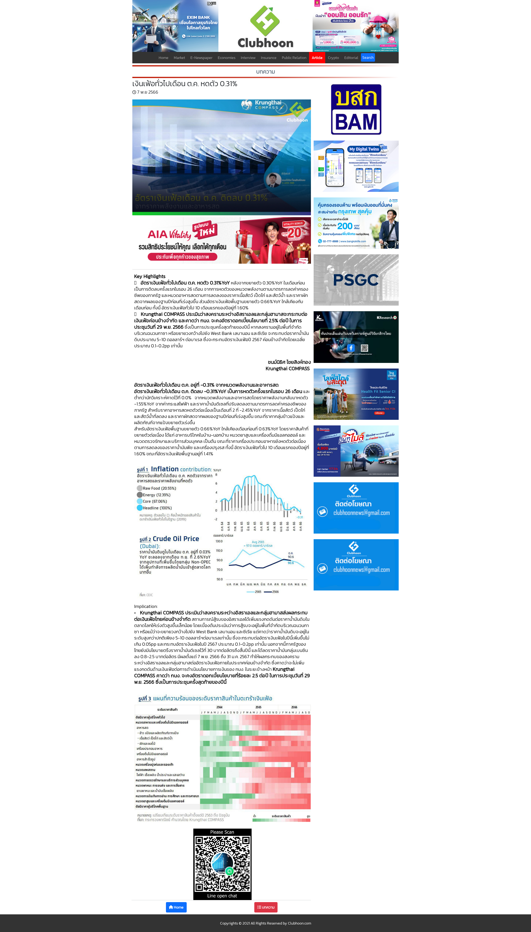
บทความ (268, 907)
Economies (226, 57)
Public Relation (294, 57)
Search (368, 57)
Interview (248, 57)
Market (179, 57)
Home (163, 57)
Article (317, 57)
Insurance (268, 57)
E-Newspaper (201, 57)
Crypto (333, 57)
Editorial (351, 57)
